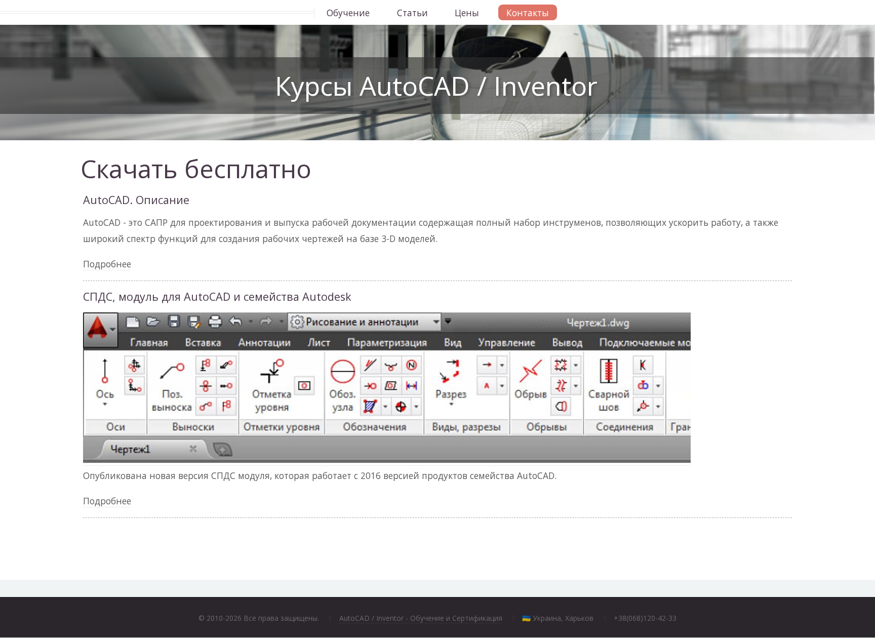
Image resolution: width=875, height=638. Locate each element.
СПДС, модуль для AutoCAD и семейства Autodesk (217, 296)
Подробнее (107, 264)
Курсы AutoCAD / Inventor (436, 85)
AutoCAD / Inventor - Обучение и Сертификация (420, 618)
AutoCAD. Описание (136, 199)
